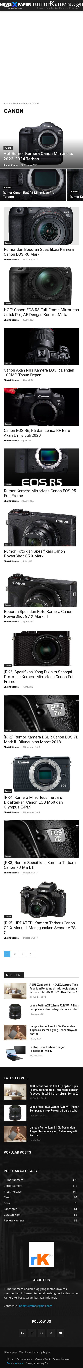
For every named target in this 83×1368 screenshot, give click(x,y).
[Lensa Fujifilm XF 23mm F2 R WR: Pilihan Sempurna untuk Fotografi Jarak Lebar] (15, 1012)
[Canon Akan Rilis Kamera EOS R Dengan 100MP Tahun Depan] (41, 346)
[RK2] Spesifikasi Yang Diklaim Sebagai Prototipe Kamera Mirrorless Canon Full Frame (39, 677)
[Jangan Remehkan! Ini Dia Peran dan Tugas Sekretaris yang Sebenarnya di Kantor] (15, 1032)
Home (7, 103)
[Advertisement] (41, 54)
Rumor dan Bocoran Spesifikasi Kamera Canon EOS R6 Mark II (39, 252)
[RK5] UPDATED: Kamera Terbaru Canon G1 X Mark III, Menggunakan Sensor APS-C (40, 928)
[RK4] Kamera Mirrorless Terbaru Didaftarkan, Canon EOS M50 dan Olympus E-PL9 (33, 802)
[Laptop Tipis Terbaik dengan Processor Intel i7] (15, 1053)
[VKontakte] (60, 1333)
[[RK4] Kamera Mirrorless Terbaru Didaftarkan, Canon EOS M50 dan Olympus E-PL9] (41, 774)
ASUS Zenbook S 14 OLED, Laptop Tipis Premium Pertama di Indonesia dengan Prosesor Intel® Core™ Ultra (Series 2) (54, 988)
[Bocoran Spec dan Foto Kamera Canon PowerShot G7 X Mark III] (41, 588)
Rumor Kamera (21, 103)
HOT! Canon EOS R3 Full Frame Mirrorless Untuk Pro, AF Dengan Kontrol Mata (41, 312)
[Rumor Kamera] (41, 1254)
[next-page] (31, 954)
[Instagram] (51, 1333)
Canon (8, 148)
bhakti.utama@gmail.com (35, 1306)
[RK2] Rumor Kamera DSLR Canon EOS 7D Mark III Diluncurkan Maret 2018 (41, 739)
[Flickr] (41, 1333)
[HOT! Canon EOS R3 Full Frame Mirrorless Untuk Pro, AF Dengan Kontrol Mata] (41, 286)
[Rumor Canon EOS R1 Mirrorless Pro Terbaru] (33, 185)
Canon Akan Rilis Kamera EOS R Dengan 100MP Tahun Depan (39, 372)
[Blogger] (22, 1333)
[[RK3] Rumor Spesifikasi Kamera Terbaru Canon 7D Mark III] (41, 839)
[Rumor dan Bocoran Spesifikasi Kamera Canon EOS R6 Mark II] (41, 226)
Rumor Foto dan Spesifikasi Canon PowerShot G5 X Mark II (34, 553)
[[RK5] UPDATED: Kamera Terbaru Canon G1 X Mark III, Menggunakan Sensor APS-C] (41, 899)
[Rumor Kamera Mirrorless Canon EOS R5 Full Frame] (41, 467)
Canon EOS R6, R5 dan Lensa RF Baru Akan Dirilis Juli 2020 (37, 433)
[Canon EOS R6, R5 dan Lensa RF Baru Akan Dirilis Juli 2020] (41, 407)
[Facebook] (32, 1333)
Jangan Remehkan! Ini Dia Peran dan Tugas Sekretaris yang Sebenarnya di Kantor (53, 1030)
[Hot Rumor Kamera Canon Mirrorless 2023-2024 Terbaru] (41, 143)
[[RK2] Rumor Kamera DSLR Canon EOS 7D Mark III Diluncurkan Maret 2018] (41, 713)
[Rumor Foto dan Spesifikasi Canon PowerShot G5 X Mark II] (41, 527)
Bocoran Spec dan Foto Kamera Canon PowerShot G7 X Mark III (38, 614)
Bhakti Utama (11, 259)
